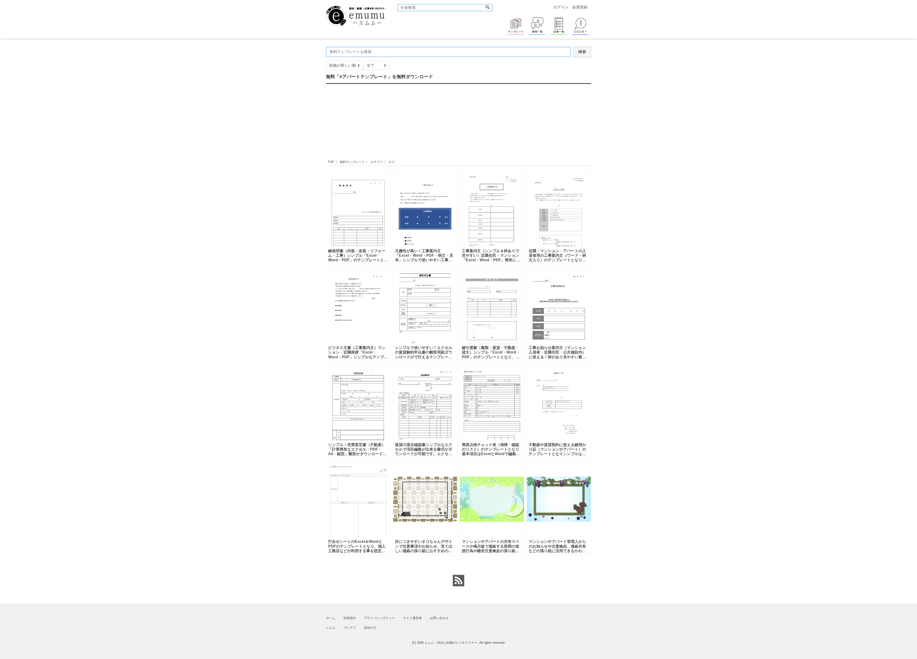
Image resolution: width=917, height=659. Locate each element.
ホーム (330, 618)
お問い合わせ (439, 618)
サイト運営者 (412, 618)
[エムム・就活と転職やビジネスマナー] (358, 15)
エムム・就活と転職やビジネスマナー (451, 642)
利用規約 (349, 618)
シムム (330, 627)
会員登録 (579, 7)
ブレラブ (349, 627)
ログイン (561, 7)
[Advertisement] (303, 118)
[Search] (487, 7)
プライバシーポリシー (379, 618)
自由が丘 (370, 627)
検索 (582, 52)
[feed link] (458, 580)
